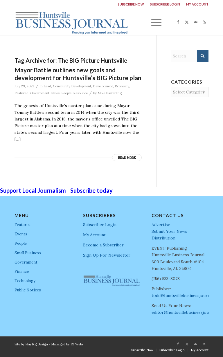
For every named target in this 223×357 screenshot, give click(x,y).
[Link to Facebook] (178, 22)
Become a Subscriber (103, 245)
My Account (197, 4)
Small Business (28, 252)
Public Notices (28, 290)
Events (21, 234)
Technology (25, 280)
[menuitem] (131, 4)
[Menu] (153, 22)
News (55, 93)
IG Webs (77, 344)
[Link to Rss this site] (204, 22)
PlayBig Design (36, 344)
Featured (21, 93)
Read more (127, 158)
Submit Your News (169, 231)
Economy (122, 86)
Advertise (161, 224)
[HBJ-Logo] (71, 22)
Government (39, 93)
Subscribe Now (131, 4)
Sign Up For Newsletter (106, 255)
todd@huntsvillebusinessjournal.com (187, 295)
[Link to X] (186, 22)
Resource (80, 93)
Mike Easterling (110, 93)
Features (22, 224)
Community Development (72, 86)
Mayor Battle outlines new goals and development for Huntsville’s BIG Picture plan (78, 73)
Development (103, 86)
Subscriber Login (165, 4)
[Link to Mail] (195, 22)
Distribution (163, 238)
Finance (22, 271)
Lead (47, 86)
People (66, 93)
